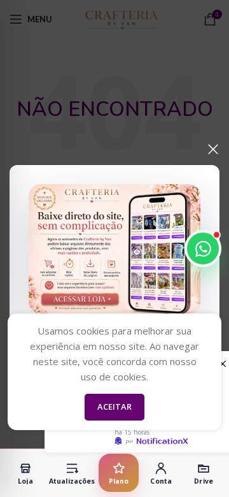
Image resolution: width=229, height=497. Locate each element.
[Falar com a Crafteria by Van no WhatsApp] (202, 248)
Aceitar (114, 406)
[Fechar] (213, 149)
